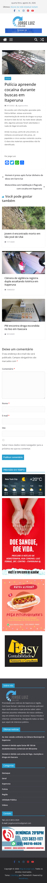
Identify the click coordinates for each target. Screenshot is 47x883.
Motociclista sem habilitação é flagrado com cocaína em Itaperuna (23, 187)
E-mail (5, 415)
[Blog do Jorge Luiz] (5, 40)
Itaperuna (6, 784)
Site (4, 428)
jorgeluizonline (23, 106)
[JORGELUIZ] (17, 692)
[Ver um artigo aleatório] (42, 40)
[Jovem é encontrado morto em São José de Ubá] (23, 208)
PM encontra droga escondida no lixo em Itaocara (22, 327)
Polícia (8, 78)
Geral (4, 778)
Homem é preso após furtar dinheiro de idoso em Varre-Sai (24, 177)
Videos (5, 805)
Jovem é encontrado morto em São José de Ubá (22, 235)
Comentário (8, 368)
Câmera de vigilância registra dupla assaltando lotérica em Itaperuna (21, 281)
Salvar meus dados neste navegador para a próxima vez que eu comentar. (22, 447)
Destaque (6, 773)
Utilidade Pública (9, 800)
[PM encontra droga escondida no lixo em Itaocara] (23, 300)
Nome (6, 403)
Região (5, 794)
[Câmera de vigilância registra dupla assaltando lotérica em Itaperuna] (23, 252)
